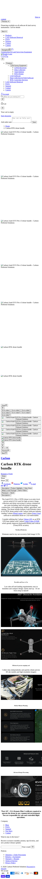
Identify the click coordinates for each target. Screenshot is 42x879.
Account (6, 94)
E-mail (33, 484)
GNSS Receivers (20, 68)
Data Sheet (28, 488)
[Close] (2, 59)
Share (4, 476)
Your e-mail (26, 847)
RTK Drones (19, 74)
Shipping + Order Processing (15, 855)
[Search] (13, 50)
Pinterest (17, 484)
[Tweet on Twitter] (5, 486)
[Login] (4, 57)
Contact (8, 43)
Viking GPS (28, 519)
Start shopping (6, 116)
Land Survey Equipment (18, 65)
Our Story (8, 831)
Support (8, 41)
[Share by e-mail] (7, 486)
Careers (8, 45)
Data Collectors (19, 70)
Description (5, 488)
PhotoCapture (18, 513)
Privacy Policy (10, 863)
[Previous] (3, 408)
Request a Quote (7, 474)
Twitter (25, 484)
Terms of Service (11, 861)
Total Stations (19, 72)
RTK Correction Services (19, 80)
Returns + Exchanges (12, 857)
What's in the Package (9, 490)
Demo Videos (22, 490)
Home (7, 126)
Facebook (7, 484)
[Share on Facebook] (1, 486)
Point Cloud (36, 513)
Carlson (5, 458)
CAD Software (15, 76)
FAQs (7, 39)
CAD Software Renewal (14, 37)
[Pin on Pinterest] (2, 486)
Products (8, 35)
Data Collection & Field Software (22, 78)
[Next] (3, 442)
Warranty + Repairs (12, 859)
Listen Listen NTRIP (31, 521)
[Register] (32, 847)
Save (34, 122)
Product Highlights (17, 488)
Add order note (6, 122)
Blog (7, 825)
